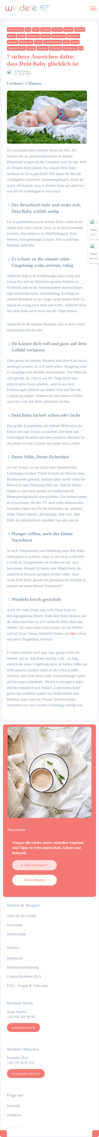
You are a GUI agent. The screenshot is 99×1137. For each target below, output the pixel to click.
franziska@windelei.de (26, 1073)
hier (73, 633)
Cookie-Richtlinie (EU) (24, 976)
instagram (14, 1115)
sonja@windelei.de (23, 1027)
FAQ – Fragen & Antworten (27, 986)
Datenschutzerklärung (23, 967)
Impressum (15, 958)
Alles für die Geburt (21, 916)
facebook (13, 1106)
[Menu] (93, 8)
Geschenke (15, 925)
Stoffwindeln (16, 934)
